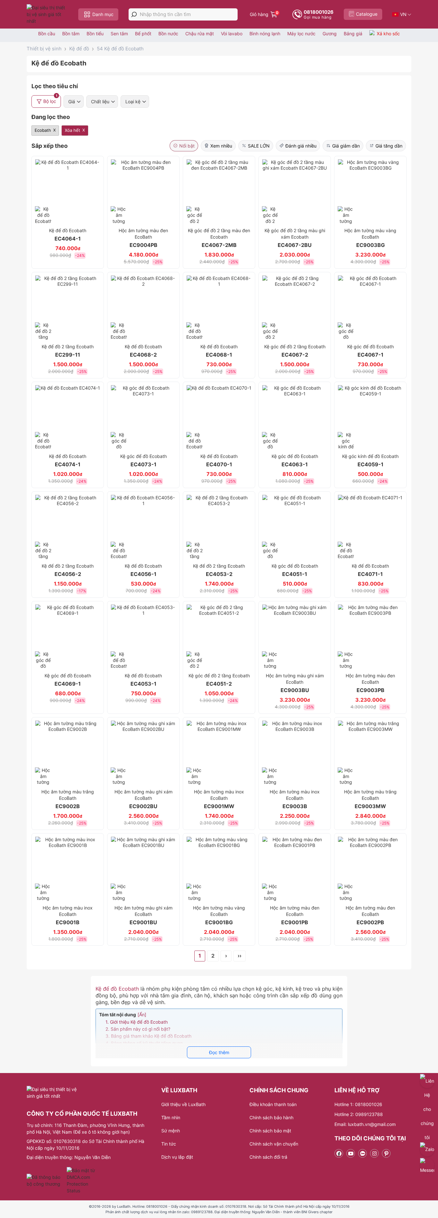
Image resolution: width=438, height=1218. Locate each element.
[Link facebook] (338, 1153)
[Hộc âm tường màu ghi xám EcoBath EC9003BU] (294, 637)
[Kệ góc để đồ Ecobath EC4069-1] (67, 637)
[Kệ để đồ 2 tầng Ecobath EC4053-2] (219, 527)
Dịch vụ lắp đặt (177, 1157)
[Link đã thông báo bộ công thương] (46, 1180)
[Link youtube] (350, 1153)
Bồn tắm (71, 33)
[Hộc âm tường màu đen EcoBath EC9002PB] (370, 869)
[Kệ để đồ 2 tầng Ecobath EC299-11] (67, 307)
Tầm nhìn (170, 1117)
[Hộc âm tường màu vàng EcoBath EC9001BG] (219, 869)
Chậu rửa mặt (199, 33)
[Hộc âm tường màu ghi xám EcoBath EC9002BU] (143, 753)
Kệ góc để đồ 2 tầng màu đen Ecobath (219, 238)
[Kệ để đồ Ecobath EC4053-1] (143, 637)
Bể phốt (143, 33)
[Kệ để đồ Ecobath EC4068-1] (219, 307)
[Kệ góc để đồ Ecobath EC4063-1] (294, 417)
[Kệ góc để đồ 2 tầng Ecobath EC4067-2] (294, 307)
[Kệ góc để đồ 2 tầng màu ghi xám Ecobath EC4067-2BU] (294, 191)
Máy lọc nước (301, 33)
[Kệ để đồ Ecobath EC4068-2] (143, 307)
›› (239, 955)
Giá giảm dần (346, 145)
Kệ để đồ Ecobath (117, 988)
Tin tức (168, 1143)
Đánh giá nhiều (300, 145)
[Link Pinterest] (386, 1153)
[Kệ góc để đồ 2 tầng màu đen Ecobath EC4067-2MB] (219, 191)
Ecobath (43, 130)
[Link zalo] (362, 1153)
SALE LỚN (259, 145)
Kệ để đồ (79, 49)
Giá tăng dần (388, 145)
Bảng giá (353, 33)
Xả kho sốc (388, 33)
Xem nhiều (221, 145)
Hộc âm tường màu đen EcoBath (143, 238)
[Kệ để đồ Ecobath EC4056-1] (143, 527)
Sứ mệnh (170, 1130)
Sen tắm (119, 33)
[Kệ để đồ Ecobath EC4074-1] (67, 417)
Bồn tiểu (95, 33)
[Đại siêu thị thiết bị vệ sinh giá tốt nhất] (47, 14)
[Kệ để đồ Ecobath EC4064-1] (67, 191)
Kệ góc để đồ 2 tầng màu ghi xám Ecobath (295, 238)
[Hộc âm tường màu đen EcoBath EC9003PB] (370, 637)
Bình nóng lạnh (264, 33)
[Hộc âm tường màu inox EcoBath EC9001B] (67, 869)
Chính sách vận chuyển (273, 1143)
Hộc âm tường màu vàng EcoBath (370, 238)
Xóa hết (72, 130)
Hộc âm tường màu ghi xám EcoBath (295, 683)
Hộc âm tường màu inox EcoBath (219, 799)
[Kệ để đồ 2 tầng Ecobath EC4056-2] (67, 527)
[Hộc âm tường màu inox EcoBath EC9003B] (294, 753)
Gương (330, 33)
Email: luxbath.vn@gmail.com (365, 1124)
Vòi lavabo (231, 33)
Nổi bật (187, 145)
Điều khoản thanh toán (273, 1104)
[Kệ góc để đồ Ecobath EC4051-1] (294, 527)
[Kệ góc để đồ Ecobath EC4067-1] (370, 307)
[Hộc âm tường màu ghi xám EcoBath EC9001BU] (143, 869)
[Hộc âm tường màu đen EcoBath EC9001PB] (294, 869)
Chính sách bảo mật (270, 1130)
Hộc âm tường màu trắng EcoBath (67, 799)
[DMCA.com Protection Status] (82, 1180)
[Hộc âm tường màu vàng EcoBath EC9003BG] (370, 191)
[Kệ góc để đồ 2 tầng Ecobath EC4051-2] (219, 637)
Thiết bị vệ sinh (44, 49)
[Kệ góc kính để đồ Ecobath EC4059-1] (370, 417)
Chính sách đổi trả (268, 1157)
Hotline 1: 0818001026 (358, 1104)
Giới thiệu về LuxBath (183, 1104)
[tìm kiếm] (134, 14)
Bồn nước (168, 33)
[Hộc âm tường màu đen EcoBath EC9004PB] (143, 191)
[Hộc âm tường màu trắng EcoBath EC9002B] (67, 753)
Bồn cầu (46, 33)
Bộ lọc (50, 99)
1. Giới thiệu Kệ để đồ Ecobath (136, 1022)
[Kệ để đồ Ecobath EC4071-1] (370, 527)
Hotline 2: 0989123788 (358, 1114)
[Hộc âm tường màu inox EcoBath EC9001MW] (219, 753)
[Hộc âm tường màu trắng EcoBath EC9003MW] (370, 753)
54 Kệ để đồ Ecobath (120, 49)
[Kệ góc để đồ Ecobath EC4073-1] (143, 417)
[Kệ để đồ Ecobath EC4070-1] (219, 417)
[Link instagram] (374, 1153)
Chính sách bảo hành (271, 1117)
